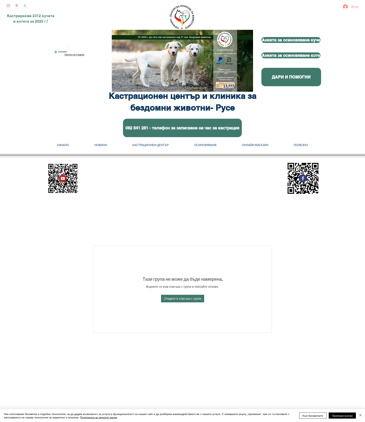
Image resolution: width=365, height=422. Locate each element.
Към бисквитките (312, 415)
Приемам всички (342, 415)
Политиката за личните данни (98, 417)
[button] (182, 128)
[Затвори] (360, 415)
